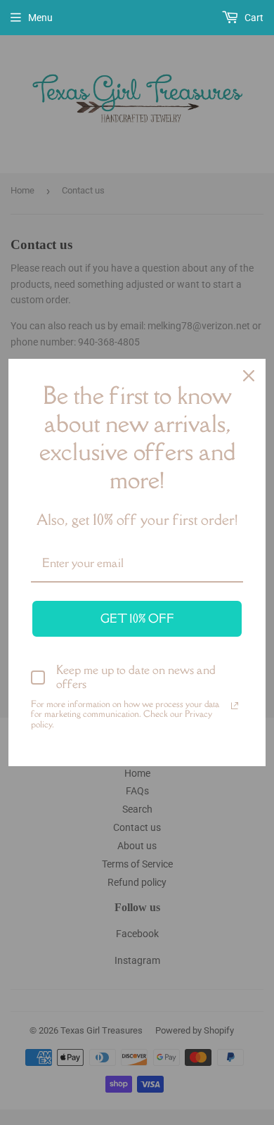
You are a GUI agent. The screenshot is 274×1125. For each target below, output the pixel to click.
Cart (252, 17)
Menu (40, 17)
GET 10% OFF (137, 618)
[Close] (249, 376)
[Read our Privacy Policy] (234, 705)
